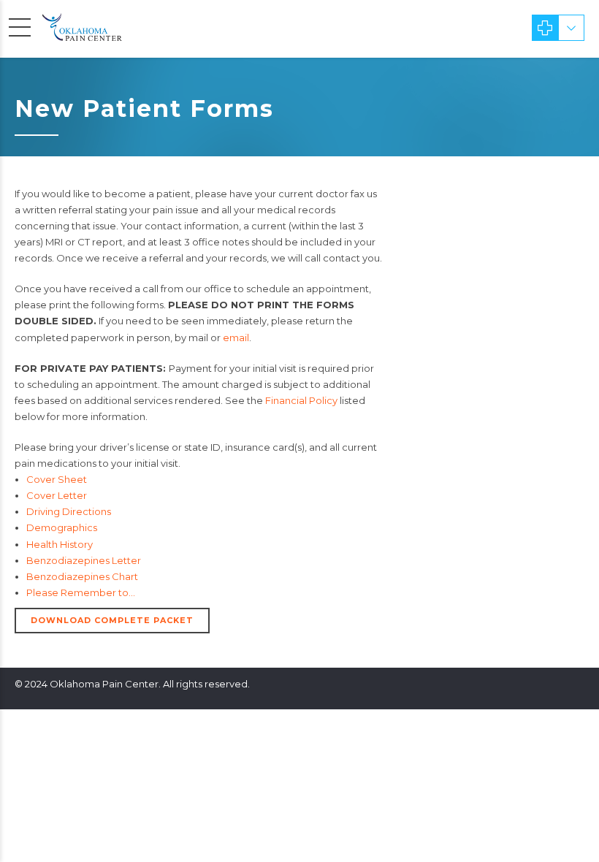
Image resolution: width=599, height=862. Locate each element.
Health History (59, 544)
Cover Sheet (56, 479)
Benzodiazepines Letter (83, 560)
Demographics (61, 527)
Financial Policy (301, 400)
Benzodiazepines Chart (82, 576)
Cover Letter (56, 495)
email (236, 337)
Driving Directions (68, 511)
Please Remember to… (80, 592)
